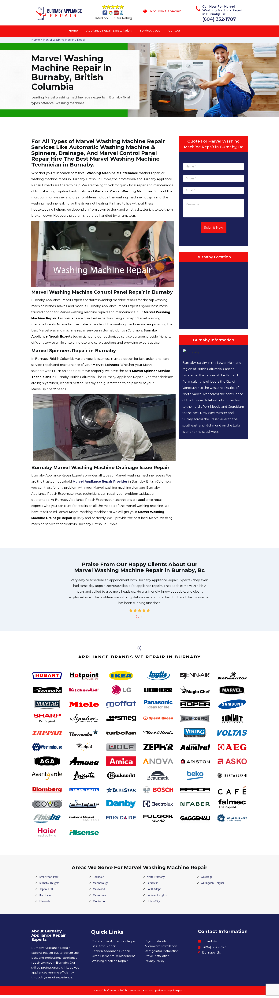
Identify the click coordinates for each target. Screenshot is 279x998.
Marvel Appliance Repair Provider (100, 481)
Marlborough (100, 883)
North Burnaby (156, 876)
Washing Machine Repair (110, 961)
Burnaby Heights (49, 883)
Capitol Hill (46, 889)
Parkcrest (152, 883)
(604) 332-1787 (219, 19)
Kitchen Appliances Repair (111, 951)
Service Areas (150, 30)
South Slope (154, 889)
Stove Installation (157, 956)
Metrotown (99, 895)
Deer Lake (45, 895)
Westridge (206, 876)
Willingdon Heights (212, 883)
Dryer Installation (157, 941)
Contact (174, 30)
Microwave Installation (161, 946)
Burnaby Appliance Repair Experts (164, 990)
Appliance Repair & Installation (109, 30)
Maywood (99, 889)
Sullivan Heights (156, 895)
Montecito (99, 901)
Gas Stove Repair (104, 946)
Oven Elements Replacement (113, 956)
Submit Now (213, 227)
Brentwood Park (48, 876)
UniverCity (153, 901)
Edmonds (44, 901)
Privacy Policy (154, 961)
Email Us (210, 941)
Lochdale (98, 876)
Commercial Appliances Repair (114, 941)
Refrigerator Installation (162, 951)
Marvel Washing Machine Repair (64, 39)
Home (73, 30)
